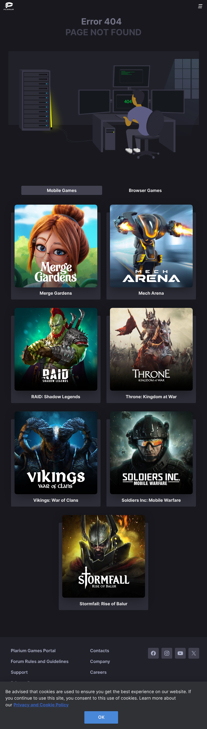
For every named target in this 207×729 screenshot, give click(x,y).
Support (19, 672)
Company (100, 661)
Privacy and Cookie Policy (41, 704)
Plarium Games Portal (33, 650)
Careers (98, 672)
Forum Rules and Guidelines (39, 661)
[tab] (62, 190)
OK (101, 717)
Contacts (99, 650)
